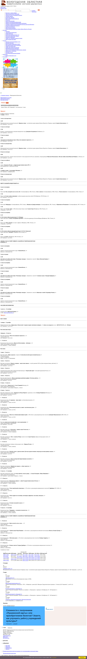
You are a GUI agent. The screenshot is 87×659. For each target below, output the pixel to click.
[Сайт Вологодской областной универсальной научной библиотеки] (21, 5)
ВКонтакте (5, 636)
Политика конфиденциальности (13, 25)
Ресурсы (5, 30)
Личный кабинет (9, 16)
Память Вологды (9, 33)
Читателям (34, 11)
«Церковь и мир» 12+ (7, 568)
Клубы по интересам (10, 26)
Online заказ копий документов (12, 47)
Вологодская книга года (11, 55)
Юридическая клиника (11, 27)
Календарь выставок (10, 21)
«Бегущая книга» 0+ (10, 577)
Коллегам (5, 56)
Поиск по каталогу (12, 10)
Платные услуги (9, 52)
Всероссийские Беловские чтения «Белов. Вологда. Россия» (19, 29)
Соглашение (54, 657)
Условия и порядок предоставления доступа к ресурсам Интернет (20, 24)
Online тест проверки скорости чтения (14, 38)
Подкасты (8, 19)
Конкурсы (5, 54)
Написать (10, 627)
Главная (33, 10)
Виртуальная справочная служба (13, 44)
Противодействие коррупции (9, 653)
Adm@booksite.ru (7, 635)
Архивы (5, 605)
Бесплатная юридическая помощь (13, 53)
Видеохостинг (6, 638)
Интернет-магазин (10, 42)
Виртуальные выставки (11, 39)
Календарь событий (10, 17)
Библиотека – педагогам (11, 51)
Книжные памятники (10, 37)
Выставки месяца (4, 99)
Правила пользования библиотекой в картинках (16, 23)
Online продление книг (11, 46)
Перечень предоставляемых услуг (13, 41)
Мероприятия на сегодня (6, 97)
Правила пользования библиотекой (13, 22)
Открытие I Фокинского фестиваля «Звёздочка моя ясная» (18, 599)
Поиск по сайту (4, 10)
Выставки (8, 645)
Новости (7, 649)
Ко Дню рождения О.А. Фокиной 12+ (14, 588)
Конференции (9, 647)
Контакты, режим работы (11, 12)
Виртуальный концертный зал (12, 18)
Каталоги (8, 31)
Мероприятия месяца (5, 98)
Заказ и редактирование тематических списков (16, 49)
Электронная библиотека (11, 32)
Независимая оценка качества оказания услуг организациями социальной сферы (20, 651)
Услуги (4, 40)
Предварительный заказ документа (13, 45)
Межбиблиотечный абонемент (12, 48)
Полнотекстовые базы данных (12, 36)
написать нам (3, 8)
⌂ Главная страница (5, 95)
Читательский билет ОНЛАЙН (12, 14)
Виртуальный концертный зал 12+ (13, 583)
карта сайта (3, 7)
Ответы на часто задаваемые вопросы (14, 15)
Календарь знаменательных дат (12, 34)
